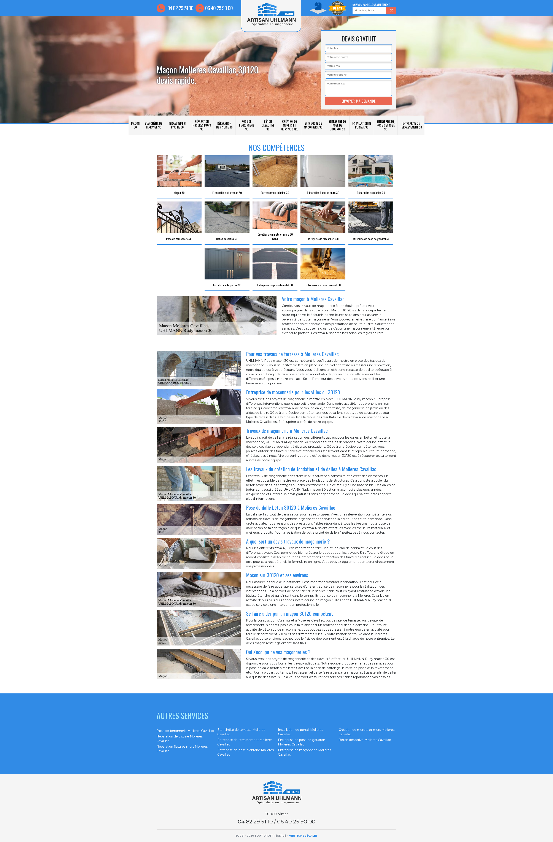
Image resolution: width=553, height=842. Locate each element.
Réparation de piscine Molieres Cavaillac (180, 738)
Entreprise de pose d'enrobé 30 (386, 125)
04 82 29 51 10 (179, 8)
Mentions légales (303, 835)
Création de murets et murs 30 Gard (289, 125)
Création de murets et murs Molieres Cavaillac (366, 732)
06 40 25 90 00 (219, 8)
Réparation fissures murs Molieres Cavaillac (182, 749)
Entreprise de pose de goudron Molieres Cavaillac (301, 742)
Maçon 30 (135, 125)
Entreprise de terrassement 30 (411, 125)
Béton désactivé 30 (268, 125)
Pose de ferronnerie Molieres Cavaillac (185, 731)
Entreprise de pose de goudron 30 (337, 125)
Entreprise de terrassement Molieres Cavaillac (244, 742)
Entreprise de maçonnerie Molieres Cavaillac (304, 752)
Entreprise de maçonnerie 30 (313, 125)
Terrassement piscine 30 (177, 125)
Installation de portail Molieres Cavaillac (300, 732)
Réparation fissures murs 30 (201, 125)
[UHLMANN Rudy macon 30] (276, 792)
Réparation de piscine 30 (224, 125)
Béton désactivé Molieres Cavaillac (365, 740)
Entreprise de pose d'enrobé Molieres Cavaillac (245, 752)
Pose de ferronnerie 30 (246, 125)
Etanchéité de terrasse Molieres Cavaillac (241, 732)
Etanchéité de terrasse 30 (153, 125)
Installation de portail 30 (361, 125)
